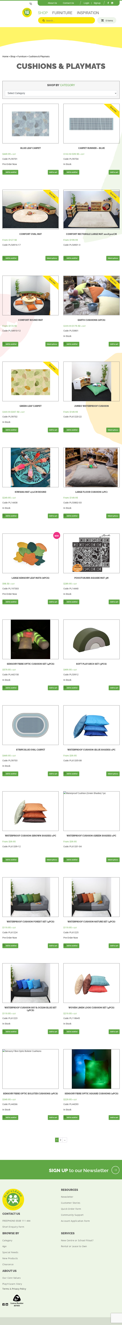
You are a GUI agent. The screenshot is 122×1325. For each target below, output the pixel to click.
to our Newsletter (79, 1170)
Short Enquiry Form (13, 1226)
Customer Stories (70, 1202)
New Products (10, 1258)
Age (4, 1246)
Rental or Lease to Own (74, 1246)
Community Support (72, 1214)
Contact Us (68, 3)
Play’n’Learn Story (12, 1283)
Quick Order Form (71, 1208)
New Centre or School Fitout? (77, 1240)
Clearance (8, 1264)
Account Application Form (75, 1220)
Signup (97, 3)
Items (109, 20)
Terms (5, 1288)
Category (7, 1240)
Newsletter (67, 1196)
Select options (52, 258)
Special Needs (10, 1252)
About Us (52, 3)
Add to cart (53, 172)
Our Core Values (11, 1277)
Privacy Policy (19, 1288)
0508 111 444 (23, 1220)
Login (86, 3)
